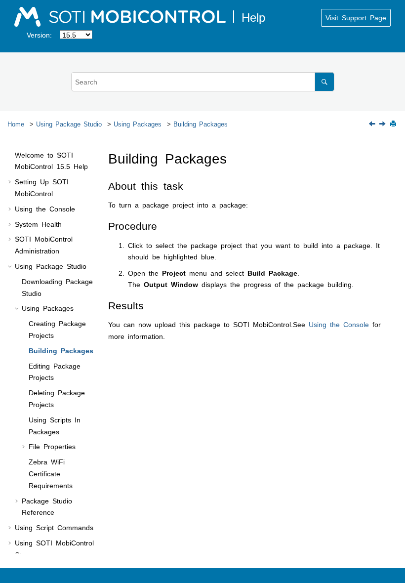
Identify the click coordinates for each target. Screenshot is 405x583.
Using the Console (45, 208)
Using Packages (138, 124)
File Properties (52, 446)
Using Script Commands (54, 527)
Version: (39, 34)
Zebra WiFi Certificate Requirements (51, 473)
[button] (11, 155)
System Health (38, 223)
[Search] (324, 81)
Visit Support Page (355, 17)
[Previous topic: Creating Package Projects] (372, 124)
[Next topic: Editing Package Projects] (383, 124)
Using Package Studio (69, 124)
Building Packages (200, 124)
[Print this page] (394, 124)
